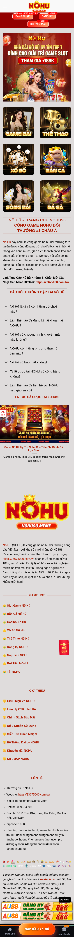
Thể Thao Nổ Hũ (18, 638)
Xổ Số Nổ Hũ (16, 630)
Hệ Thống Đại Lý (23, 742)
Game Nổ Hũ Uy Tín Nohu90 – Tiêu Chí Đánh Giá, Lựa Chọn (34, 449)
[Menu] (5, 6)
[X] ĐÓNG (65, 900)
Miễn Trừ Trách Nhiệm (22, 734)
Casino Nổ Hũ (16, 622)
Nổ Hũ (7, 242)
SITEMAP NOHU (18, 758)
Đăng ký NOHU (17, 647)
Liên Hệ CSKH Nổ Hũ (21, 709)
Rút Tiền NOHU (17, 663)
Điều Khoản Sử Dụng (21, 725)
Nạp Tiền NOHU (18, 655)
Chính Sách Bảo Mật (21, 717)
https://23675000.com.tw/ (18, 558)
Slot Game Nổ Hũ (18, 605)
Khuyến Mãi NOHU (20, 750)
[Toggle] (6, 307)
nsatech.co (47, 879)
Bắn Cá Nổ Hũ (16, 613)
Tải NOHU (13, 671)
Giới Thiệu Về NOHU (21, 701)
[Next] (69, 438)
